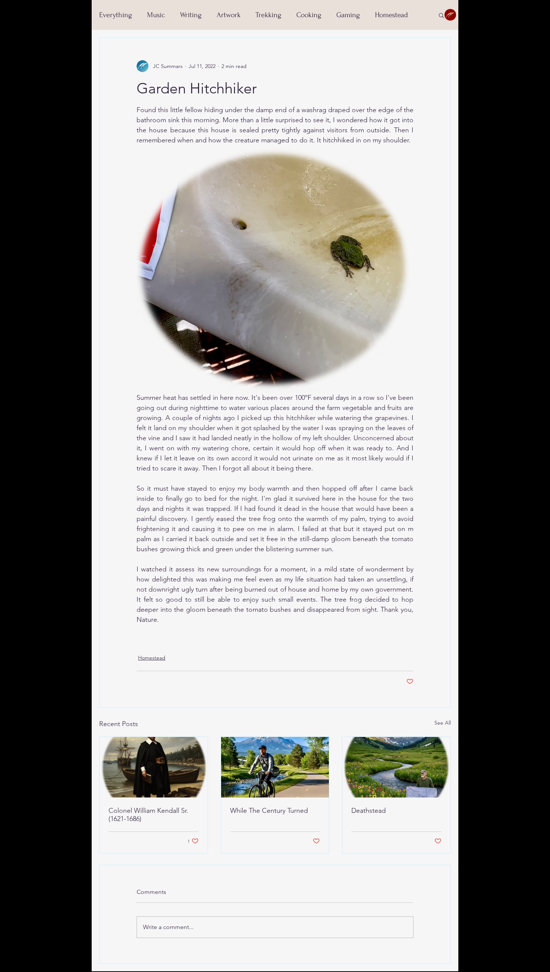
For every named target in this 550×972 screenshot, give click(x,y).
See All (442, 722)
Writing (191, 15)
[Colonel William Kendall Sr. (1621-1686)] (154, 767)
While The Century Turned (269, 810)
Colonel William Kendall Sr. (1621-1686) (148, 814)
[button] (441, 15)
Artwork (229, 15)
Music (156, 15)
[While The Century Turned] (275, 767)
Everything (115, 15)
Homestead (391, 15)
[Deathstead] (396, 767)
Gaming (348, 15)
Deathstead (368, 810)
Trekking (268, 15)
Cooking (308, 15)
